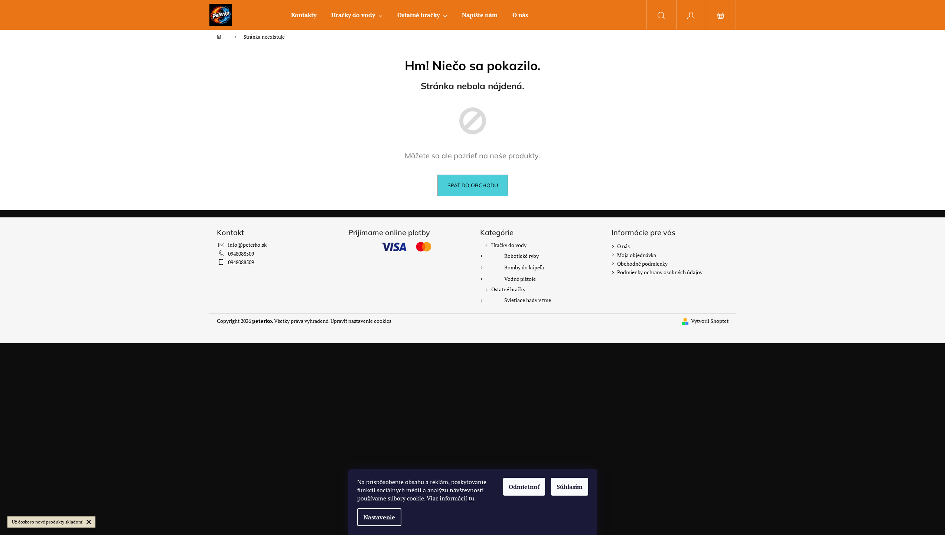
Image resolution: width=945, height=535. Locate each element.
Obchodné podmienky (642, 263)
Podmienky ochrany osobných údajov (660, 272)
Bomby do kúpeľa (524, 267)
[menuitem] (304, 15)
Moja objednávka (636, 255)
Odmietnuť (524, 487)
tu (471, 498)
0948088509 (241, 253)
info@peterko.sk (247, 244)
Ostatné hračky (508, 289)
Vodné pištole (520, 278)
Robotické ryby (521, 255)
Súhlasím (570, 487)
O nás (623, 246)
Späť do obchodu (472, 185)
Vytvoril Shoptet (710, 320)
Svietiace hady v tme (527, 300)
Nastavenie (379, 517)
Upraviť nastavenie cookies (360, 320)
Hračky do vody (509, 245)
